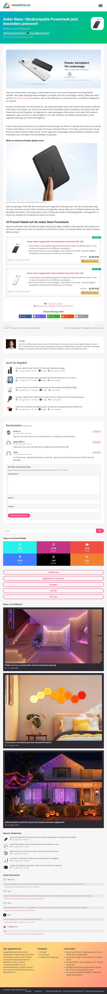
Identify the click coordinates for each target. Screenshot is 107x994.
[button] (25, 316)
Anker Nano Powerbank (22, 98)
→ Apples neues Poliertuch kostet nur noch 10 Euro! (19, 910)
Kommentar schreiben (58, 371)
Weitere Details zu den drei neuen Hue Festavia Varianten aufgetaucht (34, 822)
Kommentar (13, 474)
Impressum (44, 954)
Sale (54, 304)
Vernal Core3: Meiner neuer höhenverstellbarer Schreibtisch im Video (34, 844)
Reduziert (39, 306)
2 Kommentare (56, 400)
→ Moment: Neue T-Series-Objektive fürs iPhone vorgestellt (21, 887)
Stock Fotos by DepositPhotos (73, 991)
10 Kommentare (55, 409)
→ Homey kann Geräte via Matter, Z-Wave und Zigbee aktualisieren (23, 899)
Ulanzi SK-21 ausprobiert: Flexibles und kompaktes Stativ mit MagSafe (34, 858)
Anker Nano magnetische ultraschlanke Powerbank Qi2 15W (55, 241)
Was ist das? (29, 37)
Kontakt (53, 590)
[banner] (16, 6)
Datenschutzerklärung (49, 957)
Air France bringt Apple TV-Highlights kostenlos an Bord (84, 328)
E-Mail (11, 506)
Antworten (96, 431)
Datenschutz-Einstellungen (94, 991)
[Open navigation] (100, 5)
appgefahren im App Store (53, 578)
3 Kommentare (43, 33)
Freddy (32, 33)
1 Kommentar (56, 390)
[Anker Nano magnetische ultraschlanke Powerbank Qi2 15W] (16, 248)
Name (11, 498)
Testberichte (53, 572)
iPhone (49, 304)
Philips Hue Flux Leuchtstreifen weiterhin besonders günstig (30, 665)
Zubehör (59, 304)
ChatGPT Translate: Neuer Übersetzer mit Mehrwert (22, 328)
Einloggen (53, 584)
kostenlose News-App (22, 970)
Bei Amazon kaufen (90, 261)
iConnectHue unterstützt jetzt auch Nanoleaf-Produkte (28, 743)
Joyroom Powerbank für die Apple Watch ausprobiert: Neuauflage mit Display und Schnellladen (43, 837)
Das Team (53, 597)
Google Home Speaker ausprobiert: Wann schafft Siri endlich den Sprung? (35, 865)
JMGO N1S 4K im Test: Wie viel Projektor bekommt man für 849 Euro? (34, 851)
